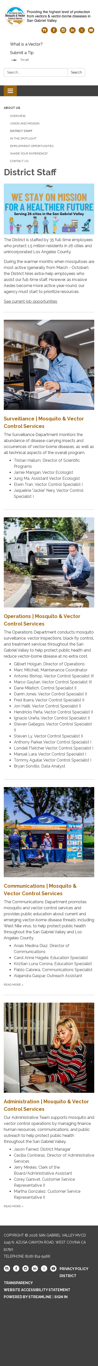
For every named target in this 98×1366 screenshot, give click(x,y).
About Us (12, 108)
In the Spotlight (23, 138)
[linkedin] (72, 32)
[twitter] (82, 32)
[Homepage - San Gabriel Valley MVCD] (49, 16)
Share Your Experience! (29, 153)
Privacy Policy (74, 1269)
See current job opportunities (30, 301)
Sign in (61, 1297)
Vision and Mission (24, 123)
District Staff (21, 131)
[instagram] (63, 32)
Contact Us (19, 161)
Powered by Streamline (28, 1297)
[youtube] (91, 32)
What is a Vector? (26, 44)
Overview (18, 116)
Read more (13, 984)
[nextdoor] (44, 32)
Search (76, 72)
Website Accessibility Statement (37, 1290)
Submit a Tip (22, 52)
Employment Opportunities (32, 146)
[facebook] (54, 32)
